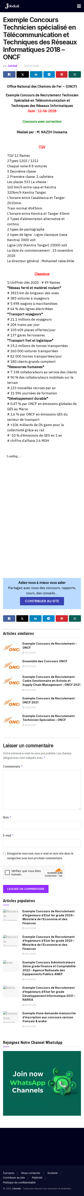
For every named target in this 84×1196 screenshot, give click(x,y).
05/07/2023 (30, 953)
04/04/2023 (30, 979)
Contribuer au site (14, 1177)
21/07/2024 (30, 928)
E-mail (8, 835)
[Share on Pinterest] (61, 74)
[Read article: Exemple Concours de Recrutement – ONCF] (11, 647)
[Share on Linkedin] (36, 74)
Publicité (37, 1177)
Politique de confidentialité (19, 1182)
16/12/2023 (30, 690)
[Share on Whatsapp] (75, 74)
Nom (7, 817)
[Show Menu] (79, 6)
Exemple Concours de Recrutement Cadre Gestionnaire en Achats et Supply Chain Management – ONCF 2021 (51, 680)
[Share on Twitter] (23, 74)
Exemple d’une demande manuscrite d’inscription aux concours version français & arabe (49, 1017)
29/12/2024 (30, 1026)
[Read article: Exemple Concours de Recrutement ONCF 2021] (11, 702)
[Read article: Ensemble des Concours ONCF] (11, 665)
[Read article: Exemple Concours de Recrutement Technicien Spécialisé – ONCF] (11, 720)
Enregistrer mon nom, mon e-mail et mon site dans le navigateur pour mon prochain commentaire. (40, 856)
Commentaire (13, 766)
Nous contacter (30, 1173)
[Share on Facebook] (9, 74)
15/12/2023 (31, 66)
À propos (8, 1173)
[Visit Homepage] (12, 6)
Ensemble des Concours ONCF (44, 661)
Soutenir (53, 1173)
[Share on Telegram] (49, 74)
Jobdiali (12, 66)
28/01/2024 (30, 1005)
